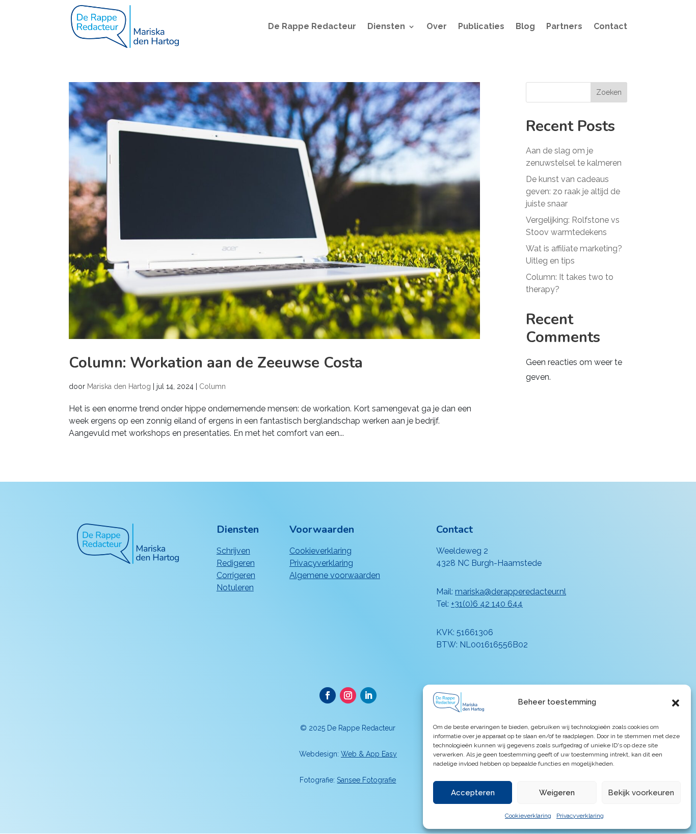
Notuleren (235, 587)
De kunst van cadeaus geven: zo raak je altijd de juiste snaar (573, 191)
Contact (610, 27)
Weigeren (557, 792)
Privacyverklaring (580, 815)
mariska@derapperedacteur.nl (510, 591)
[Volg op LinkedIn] (368, 695)
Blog (525, 27)
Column (212, 386)
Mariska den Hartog (119, 386)
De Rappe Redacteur (312, 27)
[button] (676, 702)
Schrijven (233, 551)
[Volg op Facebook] (327, 695)
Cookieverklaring (528, 815)
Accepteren (473, 792)
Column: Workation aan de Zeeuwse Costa (216, 363)
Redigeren (236, 563)
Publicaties (481, 27)
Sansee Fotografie (366, 780)
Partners (564, 27)
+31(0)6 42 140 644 (487, 604)
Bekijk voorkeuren (641, 792)
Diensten (386, 27)
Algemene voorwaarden (334, 575)
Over (436, 27)
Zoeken (609, 92)
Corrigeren (236, 575)
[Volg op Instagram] (348, 695)
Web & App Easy (369, 754)
